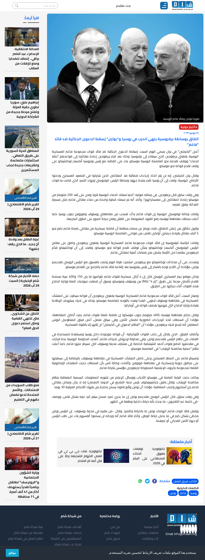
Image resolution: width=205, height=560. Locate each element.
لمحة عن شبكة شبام (67, 544)
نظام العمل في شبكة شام (25, 538)
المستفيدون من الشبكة (66, 538)
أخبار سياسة (151, 526)
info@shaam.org (185, 534)
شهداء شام (112, 532)
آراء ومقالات (150, 538)
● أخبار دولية (189, 127)
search (17, 5)
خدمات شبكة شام (69, 532)
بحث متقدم (123, 6)
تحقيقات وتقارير (148, 532)
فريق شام (113, 538)
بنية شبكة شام (33, 526)
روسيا (193, 493)
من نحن (115, 526)
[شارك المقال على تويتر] (147, 481)
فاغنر (183, 493)
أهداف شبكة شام (69, 526)
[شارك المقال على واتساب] (140, 481)
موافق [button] (12, 552)
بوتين (173, 493)
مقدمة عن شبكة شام (28, 532)
